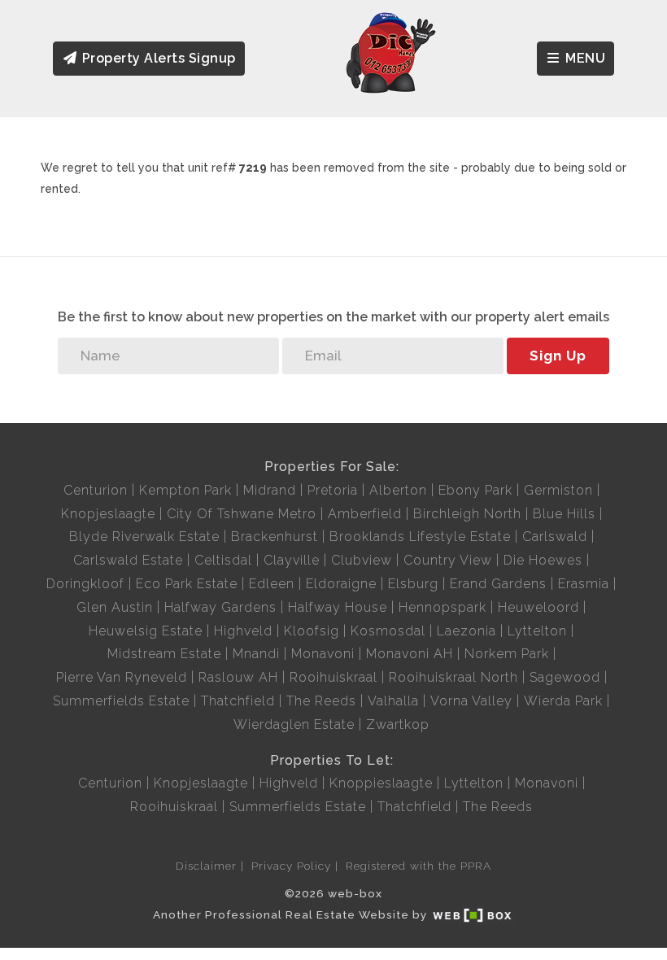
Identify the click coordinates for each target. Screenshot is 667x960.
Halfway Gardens (220, 607)
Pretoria (332, 490)
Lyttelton (537, 631)
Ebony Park (475, 490)
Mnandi (256, 653)
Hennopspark (442, 607)
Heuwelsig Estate (146, 631)
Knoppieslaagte (381, 783)
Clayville (292, 560)
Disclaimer (206, 865)
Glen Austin (114, 607)
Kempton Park (185, 490)
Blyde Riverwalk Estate (144, 536)
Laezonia (466, 631)
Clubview (361, 560)
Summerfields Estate (121, 701)
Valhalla (393, 701)
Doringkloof (85, 583)
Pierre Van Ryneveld (121, 677)
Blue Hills (564, 513)
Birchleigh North (467, 513)
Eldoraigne (341, 583)
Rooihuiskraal (333, 677)
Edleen (271, 583)
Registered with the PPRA (418, 865)
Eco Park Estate (187, 583)
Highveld (243, 631)
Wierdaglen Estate (294, 724)
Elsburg (413, 583)
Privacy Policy (291, 865)
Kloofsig (311, 631)
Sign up (558, 355)
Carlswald (554, 536)
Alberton (398, 490)
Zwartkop (397, 724)
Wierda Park (563, 701)
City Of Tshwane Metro (241, 513)
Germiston (558, 490)
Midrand (269, 490)
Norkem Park (506, 653)
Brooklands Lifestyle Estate (420, 536)
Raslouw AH (238, 677)
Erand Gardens (498, 583)
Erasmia (583, 583)
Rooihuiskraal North (453, 677)
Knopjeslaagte (108, 513)
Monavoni (323, 653)
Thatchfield (238, 701)
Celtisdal (223, 560)
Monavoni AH (409, 653)
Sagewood (565, 677)
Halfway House (337, 607)
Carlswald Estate (128, 560)
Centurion (95, 490)
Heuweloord (538, 607)
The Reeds (321, 701)
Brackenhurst (274, 536)
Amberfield (365, 513)
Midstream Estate (164, 653)
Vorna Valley (471, 701)
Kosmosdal (388, 631)
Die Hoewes (543, 560)
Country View (447, 560)
